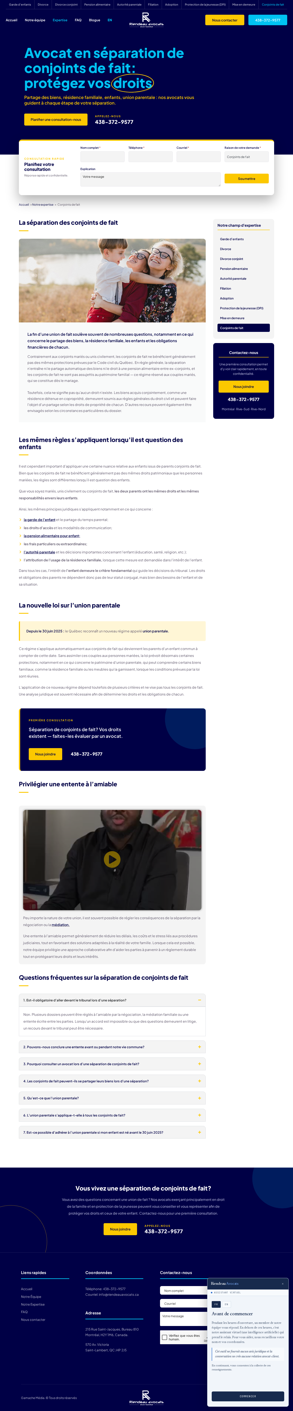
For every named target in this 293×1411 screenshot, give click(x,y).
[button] (112, 860)
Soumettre (246, 178)
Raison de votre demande (243, 147)
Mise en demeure (243, 4)
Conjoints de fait (273, 4)
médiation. (61, 924)
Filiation (153, 4)
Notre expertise (42, 204)
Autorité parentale (129, 4)
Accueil (11, 20)
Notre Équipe (31, 1296)
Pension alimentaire (97, 4)
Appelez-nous (108, 116)
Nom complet (90, 147)
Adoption (171, 4)
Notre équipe (35, 20)
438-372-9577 (267, 20)
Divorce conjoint (66, 4)
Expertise (60, 20)
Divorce (43, 4)
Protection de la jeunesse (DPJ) (205, 4)
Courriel (183, 147)
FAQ (78, 20)
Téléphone (136, 147)
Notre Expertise (33, 1304)
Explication (87, 169)
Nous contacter (224, 20)
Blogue (94, 20)
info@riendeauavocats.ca (119, 1294)
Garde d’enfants (20, 4)
